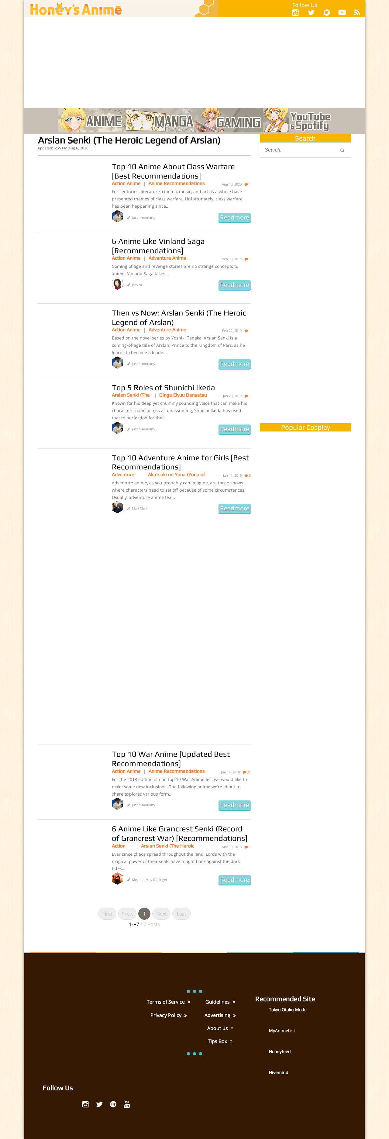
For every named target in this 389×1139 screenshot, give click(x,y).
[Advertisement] (194, 62)
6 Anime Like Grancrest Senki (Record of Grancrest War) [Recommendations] (179, 833)
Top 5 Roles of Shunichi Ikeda (163, 387)
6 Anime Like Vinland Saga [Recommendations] (158, 246)
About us (218, 1028)
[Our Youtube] (342, 14)
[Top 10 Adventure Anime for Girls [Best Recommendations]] (70, 483)
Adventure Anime (167, 258)
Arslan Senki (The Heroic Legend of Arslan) (131, 395)
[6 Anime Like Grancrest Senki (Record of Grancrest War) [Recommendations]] (70, 854)
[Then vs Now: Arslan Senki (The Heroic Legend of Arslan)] (70, 338)
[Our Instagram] (295, 12)
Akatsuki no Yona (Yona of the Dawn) (176, 475)
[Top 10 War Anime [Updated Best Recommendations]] (70, 779)
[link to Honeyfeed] (261, 1056)
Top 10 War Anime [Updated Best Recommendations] (171, 758)
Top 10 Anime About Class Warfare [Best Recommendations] (173, 171)
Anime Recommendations (177, 183)
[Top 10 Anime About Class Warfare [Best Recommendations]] (70, 192)
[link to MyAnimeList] (261, 1035)
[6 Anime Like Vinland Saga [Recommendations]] (70, 267)
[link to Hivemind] (261, 1076)
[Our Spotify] (327, 12)
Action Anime (126, 183)
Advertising (218, 1015)
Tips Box (218, 1041)
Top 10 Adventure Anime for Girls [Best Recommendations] (180, 462)
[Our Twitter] (311, 12)
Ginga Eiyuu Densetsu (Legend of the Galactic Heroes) (183, 395)
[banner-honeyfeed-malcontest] (305, 356)
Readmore (234, 217)
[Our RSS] (357, 12)
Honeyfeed (280, 1051)
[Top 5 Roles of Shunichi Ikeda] (70, 413)
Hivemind (278, 1072)
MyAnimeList (282, 1030)
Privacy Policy (166, 1015)
